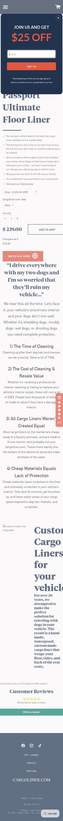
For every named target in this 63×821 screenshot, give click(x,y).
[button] (58, 18)
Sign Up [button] (31, 66)
